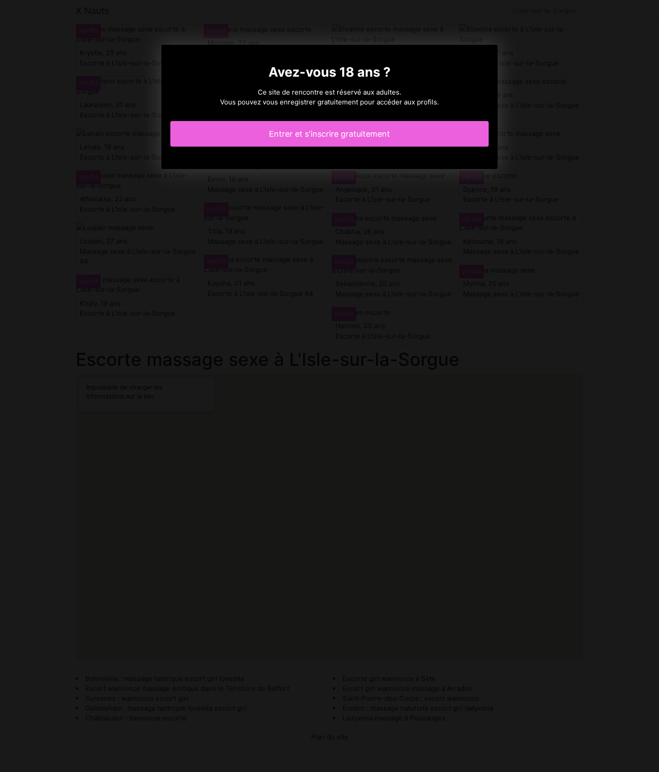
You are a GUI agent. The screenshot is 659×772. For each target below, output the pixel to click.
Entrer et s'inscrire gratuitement (329, 134)
